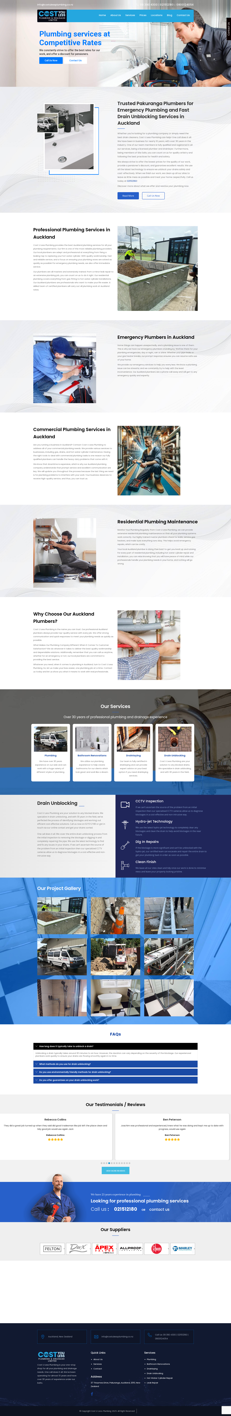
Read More (128, 195)
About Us (115, 15)
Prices (143, 15)
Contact (97, 1368)
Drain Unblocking (174, 755)
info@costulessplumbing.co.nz (55, 4)
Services (130, 15)
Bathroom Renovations (92, 755)
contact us (159, 1209)
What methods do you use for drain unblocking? (65, 1064)
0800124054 (185, 5)
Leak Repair (152, 1382)
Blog (169, 15)
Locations (156, 15)
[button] (101, 1163)
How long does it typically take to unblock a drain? (66, 1046)
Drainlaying (133, 755)
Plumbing (51, 755)
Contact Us (183, 15)
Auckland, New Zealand (60, 1336)
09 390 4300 (149, 5)
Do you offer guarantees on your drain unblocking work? (69, 1080)
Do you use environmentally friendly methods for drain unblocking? (75, 1072)
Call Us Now (51, 60)
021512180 (167, 5)
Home (102, 15)
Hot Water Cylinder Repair (160, 1378)
